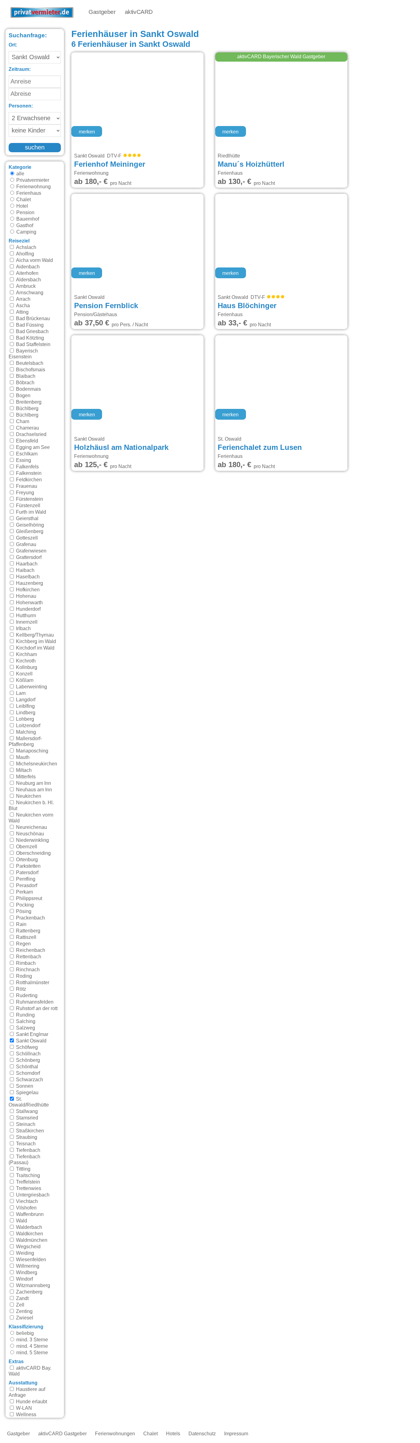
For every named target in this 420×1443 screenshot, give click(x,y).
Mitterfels (25, 776)
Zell (19, 1304)
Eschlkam (26, 453)
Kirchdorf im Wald (34, 648)
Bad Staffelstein (32, 344)
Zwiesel (24, 1317)
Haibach (24, 570)
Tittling (22, 1169)
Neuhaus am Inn (33, 789)
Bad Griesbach (32, 331)
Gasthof (24, 225)
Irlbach (23, 628)
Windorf (24, 1279)
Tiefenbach (27, 1150)
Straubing (26, 1137)
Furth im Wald (30, 512)
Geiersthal (26, 518)
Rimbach (25, 963)
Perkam (24, 892)
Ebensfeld (26, 440)
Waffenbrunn (29, 1214)
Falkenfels (27, 466)
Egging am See (32, 447)
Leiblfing (25, 706)
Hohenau (25, 596)
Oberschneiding (33, 853)
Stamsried (26, 1117)
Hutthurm (25, 615)
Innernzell (26, 622)
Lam (20, 693)
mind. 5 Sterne (31, 1352)
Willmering (27, 1266)
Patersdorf (26, 872)
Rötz (20, 989)
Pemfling (25, 879)
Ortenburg (26, 859)
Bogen (22, 395)
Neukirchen (28, 796)
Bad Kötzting (29, 338)
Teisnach (25, 1143)
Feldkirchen (28, 479)
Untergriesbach (32, 1194)
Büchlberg (26, 408)
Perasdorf (26, 885)
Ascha (22, 305)
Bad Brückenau (32, 318)
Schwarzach (29, 1079)
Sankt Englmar (31, 1034)
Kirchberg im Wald (35, 641)
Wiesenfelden (30, 1259)
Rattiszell (25, 937)
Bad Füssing (29, 325)
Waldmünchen (31, 1240)
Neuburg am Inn (33, 783)
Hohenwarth (29, 602)
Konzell (24, 673)
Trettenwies (28, 1188)
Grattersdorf (28, 557)
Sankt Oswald (30, 1040)
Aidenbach (27, 266)
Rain (20, 924)
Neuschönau (29, 833)
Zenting (24, 1311)
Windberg (26, 1272)
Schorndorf (27, 1073)
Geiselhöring (29, 525)
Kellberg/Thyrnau (34, 635)
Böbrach (24, 382)
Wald (21, 1220)
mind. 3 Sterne (31, 1339)
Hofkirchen (27, 589)
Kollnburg (26, 667)
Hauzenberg (29, 583)
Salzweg (25, 1027)
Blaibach (25, 376)
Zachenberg (28, 1292)
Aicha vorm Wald (34, 260)
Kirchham (26, 654)
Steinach (25, 1124)
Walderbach (28, 1227)
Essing (23, 460)
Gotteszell (26, 538)
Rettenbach (28, 956)
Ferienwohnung (33, 186)
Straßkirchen (29, 1130)
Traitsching (27, 1175)
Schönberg (27, 1060)
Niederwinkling (32, 840)
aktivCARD (139, 12)
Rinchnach (27, 969)
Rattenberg (27, 930)
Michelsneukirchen (36, 763)
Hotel (21, 206)
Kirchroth (25, 660)
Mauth (22, 757)
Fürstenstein (29, 499)
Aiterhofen (26, 273)
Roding (23, 976)
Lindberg (25, 712)
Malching (25, 732)
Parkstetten (28, 866)
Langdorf (25, 699)
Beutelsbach (29, 363)
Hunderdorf (28, 609)
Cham (22, 421)
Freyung (24, 492)
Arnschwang (29, 292)
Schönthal (26, 1066)
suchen (35, 148)
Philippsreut (28, 898)
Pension (24, 212)
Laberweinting (31, 686)
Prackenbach (30, 917)
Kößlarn (24, 680)
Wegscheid (28, 1246)
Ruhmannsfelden (34, 1002)
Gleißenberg (29, 531)
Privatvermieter (32, 180)
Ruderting (26, 995)
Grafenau (25, 544)
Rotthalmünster (32, 982)
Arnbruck (25, 286)
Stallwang (26, 1111)
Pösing (23, 911)
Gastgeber (102, 12)
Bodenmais (28, 389)
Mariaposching (31, 750)
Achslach (25, 247)
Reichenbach (30, 950)
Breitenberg (28, 402)
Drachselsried (30, 434)
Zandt (22, 1298)
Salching (25, 1021)
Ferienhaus (28, 193)
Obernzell (26, 846)
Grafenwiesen (30, 550)
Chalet (23, 199)
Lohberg (24, 719)
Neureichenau (31, 827)
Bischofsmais (30, 369)
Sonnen (24, 1086)
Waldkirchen (29, 1233)
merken (87, 131)
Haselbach (27, 576)
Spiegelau (26, 1092)
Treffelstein (27, 1182)
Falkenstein (28, 473)
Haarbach (26, 563)
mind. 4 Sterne (31, 1346)
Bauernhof (27, 219)
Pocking (24, 905)
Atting (22, 312)
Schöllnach (28, 1053)
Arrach (22, 299)
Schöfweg (26, 1047)
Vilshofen (26, 1207)
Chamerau (27, 428)
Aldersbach (28, 279)
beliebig (24, 1333)
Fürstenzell (27, 505)
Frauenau (26, 486)
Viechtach (26, 1201)
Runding (25, 1015)
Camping (25, 232)
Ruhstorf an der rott (36, 1008)
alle (19, 173)
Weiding (24, 1253)
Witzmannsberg (32, 1285)
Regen (23, 943)
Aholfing (24, 253)
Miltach (23, 770)
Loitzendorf (27, 725)
